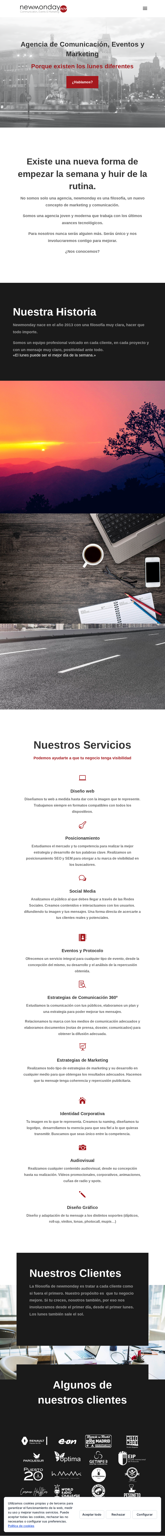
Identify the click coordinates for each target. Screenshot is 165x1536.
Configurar (145, 1514)
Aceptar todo (91, 1514)
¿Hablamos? (82, 82)
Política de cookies (21, 1526)
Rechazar (118, 1514)
